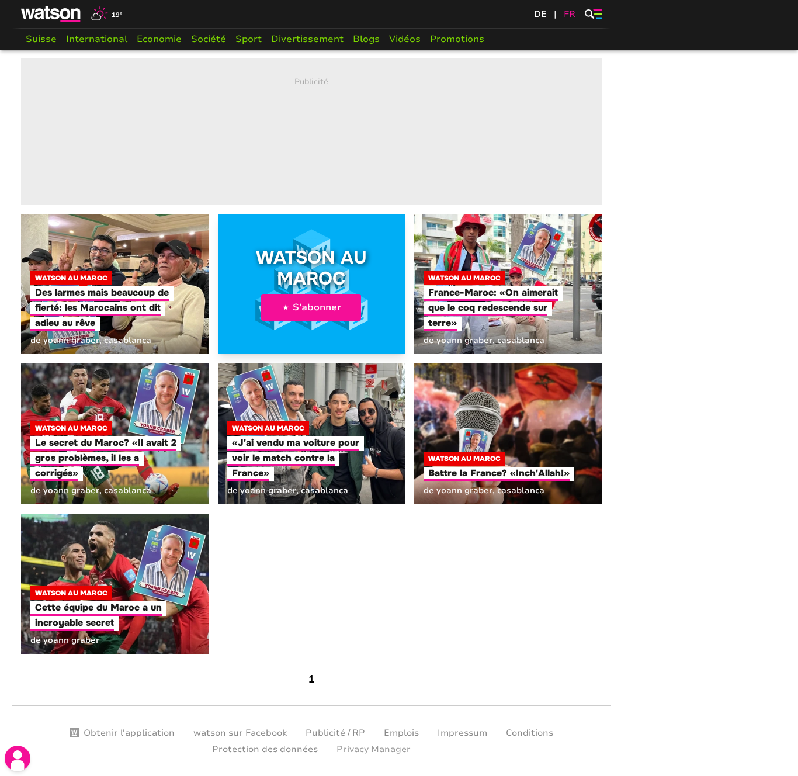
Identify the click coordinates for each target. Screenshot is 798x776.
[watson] (51, 14)
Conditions (529, 733)
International (96, 39)
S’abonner (317, 307)
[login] (17, 758)
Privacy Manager (373, 749)
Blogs (366, 39)
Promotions (457, 39)
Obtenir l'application (129, 733)
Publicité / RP (335, 733)
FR (569, 14)
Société (208, 39)
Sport (248, 39)
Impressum (462, 733)
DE (540, 14)
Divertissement (307, 39)
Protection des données (265, 749)
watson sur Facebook (240, 733)
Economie (159, 39)
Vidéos (405, 39)
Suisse (41, 39)
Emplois (401, 733)
